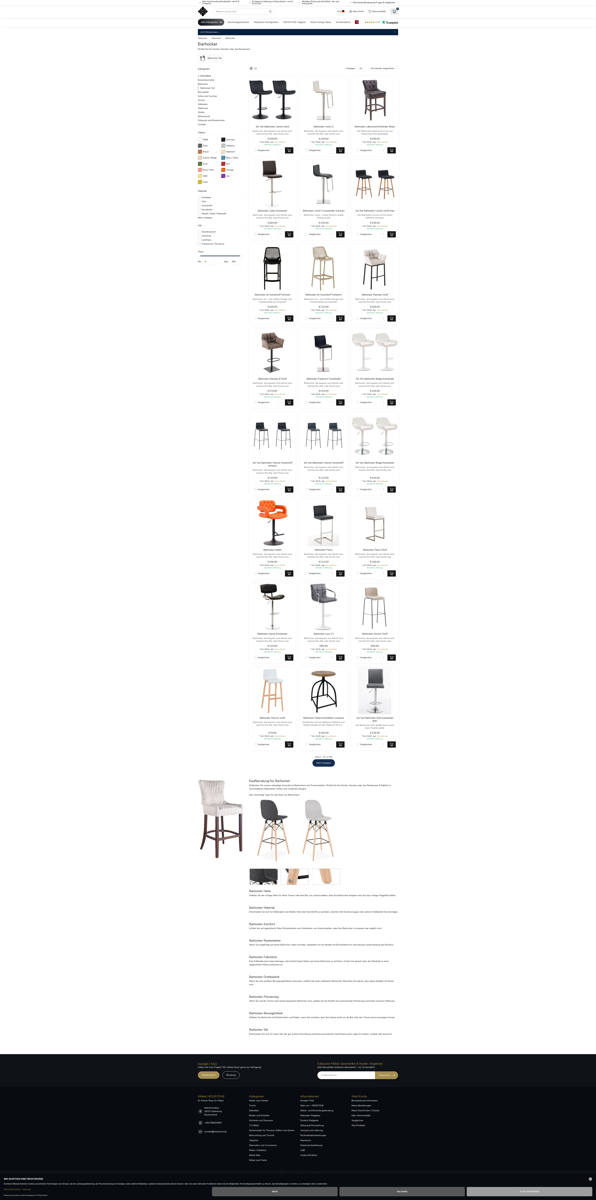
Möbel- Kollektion (257, 1150)
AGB (302, 1150)
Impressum (305, 1140)
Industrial (206, 236)
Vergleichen (263, 150)
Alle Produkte (358, 1125)
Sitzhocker (203, 108)
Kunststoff (207, 205)
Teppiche (253, 1140)
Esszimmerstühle (206, 80)
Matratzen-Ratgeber (310, 1115)
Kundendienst (343, 22)
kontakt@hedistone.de (215, 1131)
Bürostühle (203, 92)
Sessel (201, 100)
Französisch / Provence (213, 244)
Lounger (202, 124)
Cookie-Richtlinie (308, 1155)
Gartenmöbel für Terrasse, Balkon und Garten (271, 1130)
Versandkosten (280, 142)
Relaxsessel (204, 116)
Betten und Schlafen (259, 1115)
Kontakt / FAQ (307, 1100)
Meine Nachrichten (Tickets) (365, 1110)
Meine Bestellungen (361, 1105)
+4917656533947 (213, 1122)
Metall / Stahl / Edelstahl (214, 213)
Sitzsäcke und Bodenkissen (211, 120)
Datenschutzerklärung (311, 1145)
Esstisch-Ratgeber (309, 1120)
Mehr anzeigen (205, 217)
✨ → (210, 32)
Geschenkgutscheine (238, 22)
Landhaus (206, 240)
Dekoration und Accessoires (263, 1145)
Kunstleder (207, 209)
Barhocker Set (208, 88)
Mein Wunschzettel (361, 1115)
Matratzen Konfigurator (266, 22)
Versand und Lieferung (311, 1130)
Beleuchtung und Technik (261, 1135)
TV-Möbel (254, 1125)
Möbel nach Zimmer (258, 1100)
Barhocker (230, 38)
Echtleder (206, 197)
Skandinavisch (209, 232)
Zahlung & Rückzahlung (312, 1125)
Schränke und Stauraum (261, 1120)
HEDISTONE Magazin (294, 22)
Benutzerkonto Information (365, 1100)
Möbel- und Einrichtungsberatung (316, 1110)
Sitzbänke (203, 104)
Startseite (202, 38)
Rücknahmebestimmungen (313, 1135)
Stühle (201, 112)
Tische (252, 1105)
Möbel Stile (254, 1155)
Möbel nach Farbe (258, 1160)
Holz (204, 201)
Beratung (231, 1075)
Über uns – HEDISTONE (312, 1105)
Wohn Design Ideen (320, 22)
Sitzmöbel (216, 38)
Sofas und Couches (207, 96)
